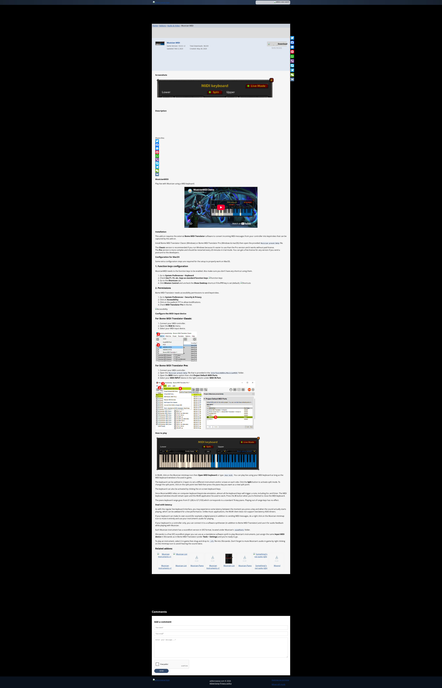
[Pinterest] (292, 51)
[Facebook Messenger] (221, 148)
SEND (161, 671)
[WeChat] (292, 74)
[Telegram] (292, 70)
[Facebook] (292, 42)
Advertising (214, 683)
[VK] (292, 79)
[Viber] (292, 61)
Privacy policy (226, 683)
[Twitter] (292, 38)
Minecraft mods (278, 684)
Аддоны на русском (280, 680)
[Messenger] (292, 47)
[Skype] (292, 65)
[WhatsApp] (292, 56)
